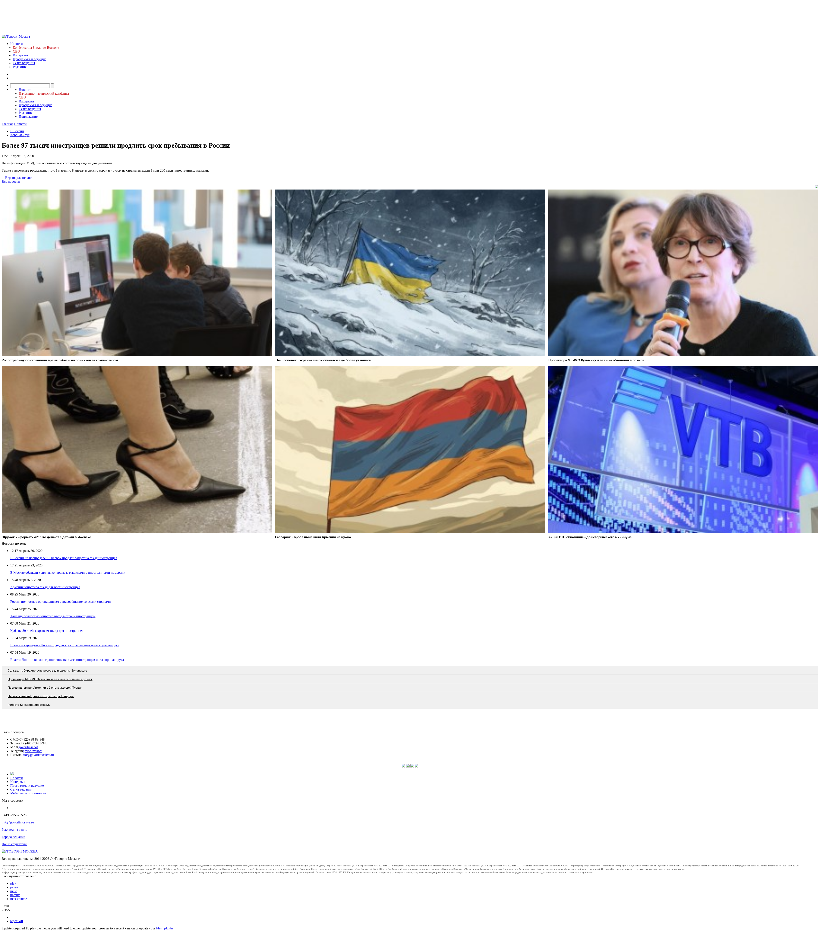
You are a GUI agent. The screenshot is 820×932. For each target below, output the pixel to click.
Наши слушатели (14, 844)
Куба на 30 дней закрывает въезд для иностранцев (46, 630)
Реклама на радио (14, 829)
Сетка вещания (24, 63)
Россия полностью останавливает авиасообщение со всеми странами (60, 601)
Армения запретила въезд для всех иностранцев (45, 587)
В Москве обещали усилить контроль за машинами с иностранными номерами (67, 572)
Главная (7, 124)
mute (13, 891)
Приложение (28, 116)
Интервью (20, 55)
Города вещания (13, 837)
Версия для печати (18, 177)
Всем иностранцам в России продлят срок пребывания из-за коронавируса (64, 645)
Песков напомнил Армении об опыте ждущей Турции (45, 687)
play (13, 883)
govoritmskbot (28, 747)
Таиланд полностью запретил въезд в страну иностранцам (52, 616)
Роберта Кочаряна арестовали (29, 704)
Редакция (19, 67)
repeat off (16, 921)
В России (17, 131)
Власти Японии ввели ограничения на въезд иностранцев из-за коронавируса (67, 660)
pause (14, 887)
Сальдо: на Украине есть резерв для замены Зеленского (47, 670)
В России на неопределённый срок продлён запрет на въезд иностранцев (63, 558)
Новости (16, 44)
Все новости (11, 181)
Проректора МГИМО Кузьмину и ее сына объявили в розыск (50, 679)
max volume (18, 899)
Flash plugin (164, 928)
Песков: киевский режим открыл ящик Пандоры (41, 696)
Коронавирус (19, 135)
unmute (15, 895)
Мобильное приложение (28, 793)
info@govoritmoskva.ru (38, 755)
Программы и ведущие (29, 59)
